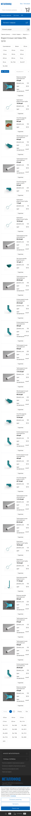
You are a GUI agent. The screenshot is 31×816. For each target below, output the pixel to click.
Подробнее (20, 95)
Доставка (16, 15)
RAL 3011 (5, 729)
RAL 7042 (14, 737)
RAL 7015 (24, 733)
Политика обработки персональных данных (13, 763)
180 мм (22, 54)
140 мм (13, 717)
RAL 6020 (5, 733)
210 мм (22, 717)
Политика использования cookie (10, 769)
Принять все (15, 808)
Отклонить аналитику (15, 799)
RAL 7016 (5, 737)
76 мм (21, 58)
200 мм (5, 58)
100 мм (25, 46)
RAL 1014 (22, 721)
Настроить (15, 804)
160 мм (13, 54)
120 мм (13, 50)
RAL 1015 (5, 725)
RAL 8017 (22, 62)
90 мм (4, 62)
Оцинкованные (7, 46)
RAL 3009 (24, 725)
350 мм (13, 58)
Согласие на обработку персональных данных (13, 766)
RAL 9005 (24, 737)
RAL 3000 (14, 725)
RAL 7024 (13, 62)
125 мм (22, 50)
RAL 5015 (24, 729)
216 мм (5, 721)
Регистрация (27, 3)
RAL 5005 (14, 729)
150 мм (5, 54)
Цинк (4, 741)
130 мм (5, 717)
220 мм (13, 721)
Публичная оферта (6, 771)
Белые (17, 46)
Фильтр (6, 71)
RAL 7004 (14, 733)
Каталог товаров (9, 23)
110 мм (5, 50)
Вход (21, 3)
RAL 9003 (5, 66)
